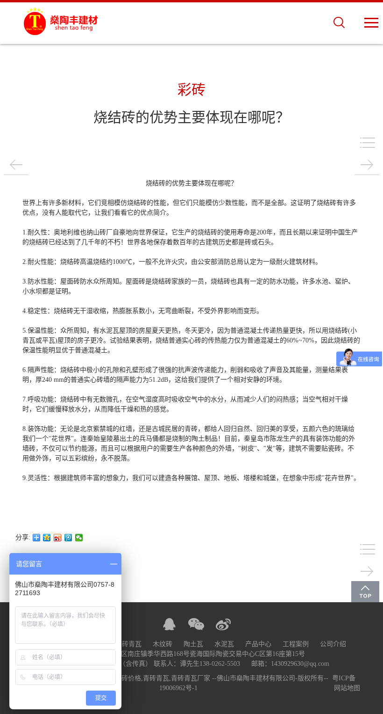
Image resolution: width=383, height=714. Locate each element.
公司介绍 (333, 644)
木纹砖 (162, 644)
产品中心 (258, 644)
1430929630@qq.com (300, 663)
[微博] (223, 624)
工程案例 (296, 644)
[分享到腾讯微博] (68, 537)
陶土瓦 (193, 644)
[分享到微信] (79, 537)
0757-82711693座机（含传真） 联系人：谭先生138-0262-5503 (152, 663)
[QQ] (169, 624)
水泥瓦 (224, 644)
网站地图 (347, 688)
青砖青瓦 (128, 644)
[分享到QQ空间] (47, 537)
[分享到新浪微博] (58, 537)
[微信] (196, 624)
